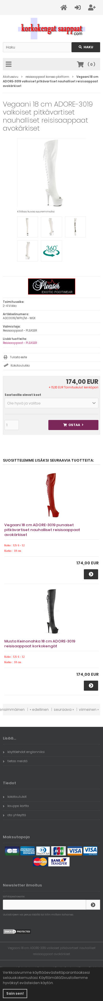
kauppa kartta (18, 805)
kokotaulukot (17, 796)
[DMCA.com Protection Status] (17, 933)
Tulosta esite (18, 357)
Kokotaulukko (20, 365)
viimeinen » (89, 709)
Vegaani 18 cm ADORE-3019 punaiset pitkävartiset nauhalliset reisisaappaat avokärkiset (42, 529)
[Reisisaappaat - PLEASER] (51, 293)
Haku (86, 47)
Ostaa (73, 425)
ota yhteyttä (16, 815)
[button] (51, 403)
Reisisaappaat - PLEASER (20, 343)
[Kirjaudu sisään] (93, 904)
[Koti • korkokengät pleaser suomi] (51, 28)
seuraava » (64, 709)
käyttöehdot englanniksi (26, 752)
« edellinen (39, 709)
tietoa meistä (17, 761)
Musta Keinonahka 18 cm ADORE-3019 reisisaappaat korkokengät (39, 643)
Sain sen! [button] (15, 993)
